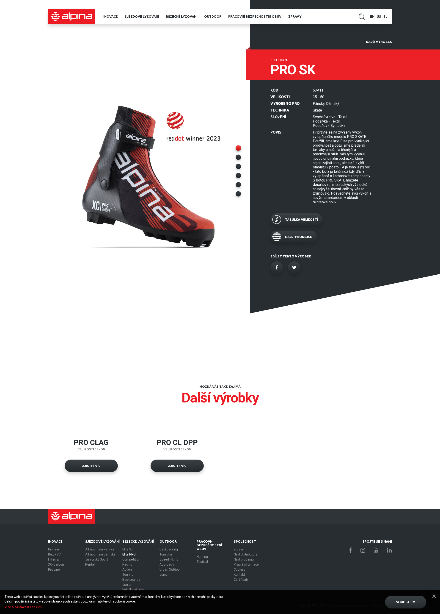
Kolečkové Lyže (133, 590)
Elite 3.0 (128, 549)
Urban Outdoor (170, 569)
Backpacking (169, 549)
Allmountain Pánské (99, 549)
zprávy (295, 16)
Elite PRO (129, 554)
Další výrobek (379, 42)
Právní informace (246, 564)
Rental (90, 564)
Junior (127, 584)
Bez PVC (54, 554)
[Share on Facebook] (276, 267)
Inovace (110, 16)
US (379, 16)
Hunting (202, 556)
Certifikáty (241, 579)
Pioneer (53, 549)
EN (372, 16)
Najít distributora (246, 554)
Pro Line (54, 569)
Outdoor (212, 16)
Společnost (245, 541)
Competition (131, 559)
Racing (127, 564)
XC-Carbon (56, 564)
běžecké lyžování (181, 16)
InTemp (53, 559)
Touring (127, 574)
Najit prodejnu (244, 559)
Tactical (202, 562)
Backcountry (131, 579)
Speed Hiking (169, 559)
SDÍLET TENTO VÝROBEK (290, 256)
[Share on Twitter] (294, 267)
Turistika (166, 554)
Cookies (239, 569)
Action (127, 569)
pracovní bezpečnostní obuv (254, 16)
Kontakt (239, 574)
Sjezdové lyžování (142, 16)
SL (385, 16)
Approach (167, 564)
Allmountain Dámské (100, 554)
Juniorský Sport (96, 559)
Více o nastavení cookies (23, 606)
